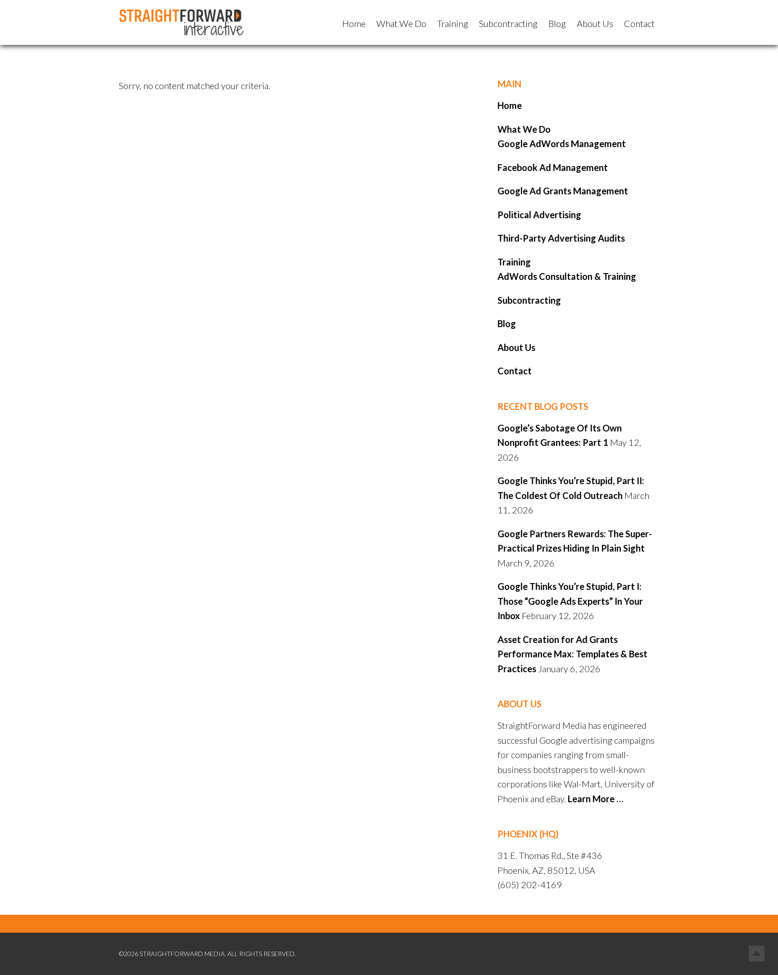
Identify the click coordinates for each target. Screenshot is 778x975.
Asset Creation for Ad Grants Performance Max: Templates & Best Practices (572, 654)
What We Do (524, 129)
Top (756, 954)
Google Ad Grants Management (563, 190)
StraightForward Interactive (186, 22)
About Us (516, 347)
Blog (507, 323)
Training (514, 261)
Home (510, 105)
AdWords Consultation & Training (567, 276)
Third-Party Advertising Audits (561, 238)
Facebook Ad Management (553, 167)
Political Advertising (539, 214)
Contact (515, 370)
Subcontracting (529, 300)
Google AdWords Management (562, 143)
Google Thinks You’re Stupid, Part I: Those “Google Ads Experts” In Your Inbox (570, 601)
